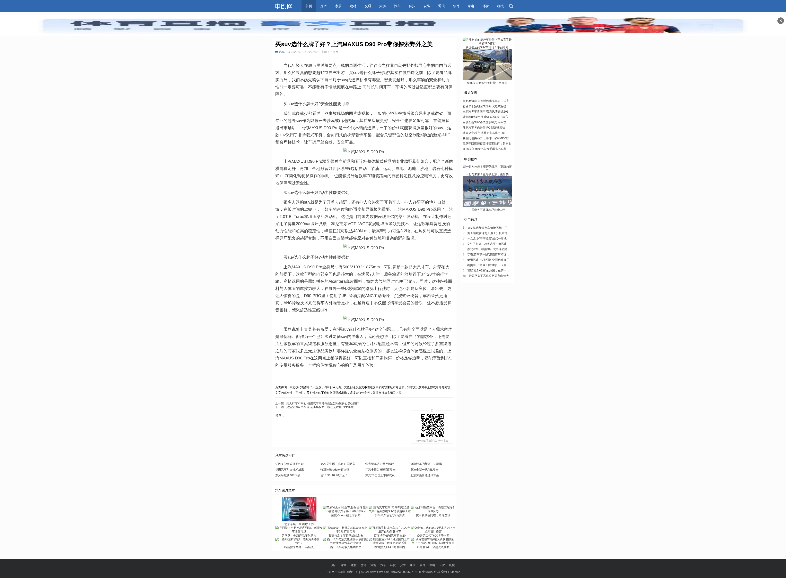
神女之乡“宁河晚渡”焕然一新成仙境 (489, 238)
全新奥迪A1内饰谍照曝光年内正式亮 (486, 101)
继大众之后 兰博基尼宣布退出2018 (485, 133)
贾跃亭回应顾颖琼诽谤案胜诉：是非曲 (487, 143)
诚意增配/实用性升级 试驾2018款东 (485, 117)
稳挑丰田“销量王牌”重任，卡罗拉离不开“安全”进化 (499, 265)
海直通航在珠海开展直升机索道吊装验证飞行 (496, 233)
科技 (412, 6)
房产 (323, 6)
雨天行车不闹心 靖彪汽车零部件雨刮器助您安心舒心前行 (317, 403)
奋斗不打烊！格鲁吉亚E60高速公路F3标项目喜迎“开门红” (504, 243)
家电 (471, 6)
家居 (338, 6)
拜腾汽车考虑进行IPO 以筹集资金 (484, 127)
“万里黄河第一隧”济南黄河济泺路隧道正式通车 (496, 254)
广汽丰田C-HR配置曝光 (380, 469)
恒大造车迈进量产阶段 (379, 463)
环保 (485, 6)
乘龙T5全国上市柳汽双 (380, 475)
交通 (368, 6)
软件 (456, 6)
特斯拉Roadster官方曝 (334, 469)
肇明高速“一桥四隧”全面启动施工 (488, 259)
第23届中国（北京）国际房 (337, 463)
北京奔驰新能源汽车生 (424, 475)
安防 (426, 6)
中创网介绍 (429, 571)
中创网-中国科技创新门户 (342, 571)
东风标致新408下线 (287, 475)
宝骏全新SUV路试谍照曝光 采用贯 (484, 122)
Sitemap (455, 571)
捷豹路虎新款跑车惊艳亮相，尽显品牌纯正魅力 (497, 227)
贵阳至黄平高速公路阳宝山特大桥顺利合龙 (496, 275)
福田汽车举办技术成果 (289, 469)
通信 (441, 6)
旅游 (382, 6)
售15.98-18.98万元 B (333, 475)
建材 (353, 6)
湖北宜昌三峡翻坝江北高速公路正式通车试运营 (497, 249)
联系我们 (443, 571)
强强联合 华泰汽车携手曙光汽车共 (484, 148)
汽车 (397, 6)
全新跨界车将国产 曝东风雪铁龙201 (485, 111)
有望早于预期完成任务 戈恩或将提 (484, 106)
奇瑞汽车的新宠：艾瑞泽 (426, 463)
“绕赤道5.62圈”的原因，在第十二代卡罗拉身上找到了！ (502, 270)
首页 (309, 6)
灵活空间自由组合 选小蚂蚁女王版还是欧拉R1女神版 (314, 407)
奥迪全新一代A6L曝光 (424, 469)
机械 (500, 6)
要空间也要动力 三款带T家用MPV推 (486, 138)
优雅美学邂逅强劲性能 (289, 463)
